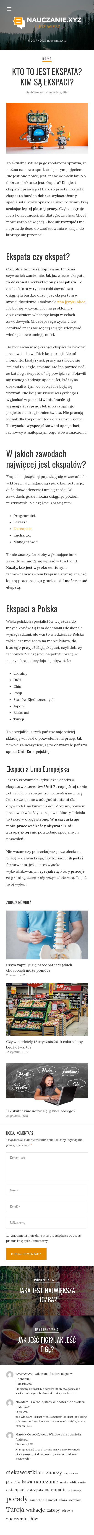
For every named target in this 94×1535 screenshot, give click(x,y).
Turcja (15, 1509)
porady (17, 1498)
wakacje (35, 1510)
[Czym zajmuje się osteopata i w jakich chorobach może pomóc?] (47, 935)
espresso (71, 1473)
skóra (63, 1500)
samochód (37, 1500)
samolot (51, 1500)
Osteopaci (22, 528)
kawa (27, 1482)
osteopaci (16, 1489)
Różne (47, 59)
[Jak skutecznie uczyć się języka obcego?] (47, 1083)
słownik (75, 1500)
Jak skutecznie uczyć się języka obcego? (40, 1111)
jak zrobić (13, 1482)
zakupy (53, 1510)
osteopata (35, 1490)
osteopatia (56, 1489)
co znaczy (50, 1472)
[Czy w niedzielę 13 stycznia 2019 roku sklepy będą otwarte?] (47, 1009)
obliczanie (78, 1482)
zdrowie (67, 1510)
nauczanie (46, 1481)
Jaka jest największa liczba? (47, 1294)
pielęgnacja (74, 1490)
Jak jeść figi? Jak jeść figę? (47, 1344)
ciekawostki (21, 1472)
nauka (64, 1482)
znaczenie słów (22, 1518)
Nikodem (22, 1402)
